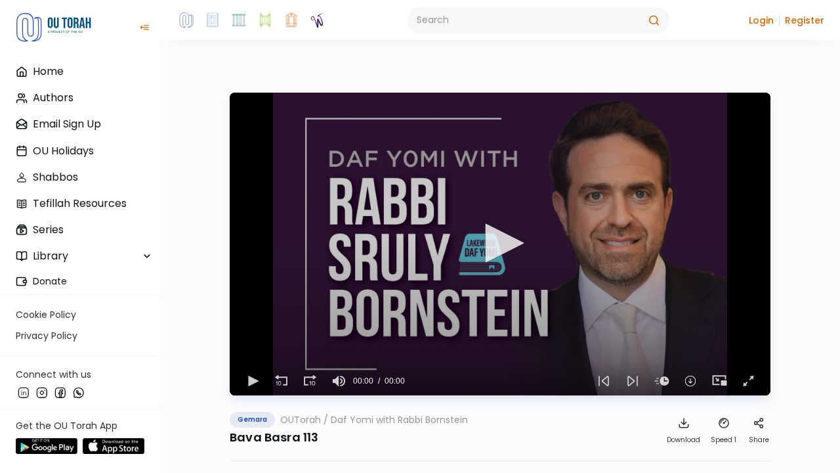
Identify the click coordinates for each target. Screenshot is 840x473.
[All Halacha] (238, 20)
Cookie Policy (46, 314)
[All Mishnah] (212, 20)
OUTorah (300, 419)
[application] (500, 244)
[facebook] (60, 392)
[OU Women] (317, 20)
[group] (338, 381)
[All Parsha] (265, 20)
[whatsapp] (79, 392)
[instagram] (42, 392)
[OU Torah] (186, 20)
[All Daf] (291, 20)
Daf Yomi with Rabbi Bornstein (399, 419)
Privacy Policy (46, 335)
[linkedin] (24, 392)
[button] (761, 20)
